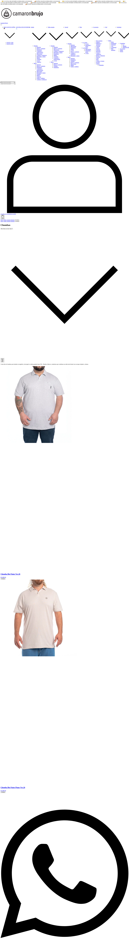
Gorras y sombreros (98, 53)
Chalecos (39, 62)
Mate (97, 59)
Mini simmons (113, 49)
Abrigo (98, 63)
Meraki (124, 46)
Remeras (39, 47)
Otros (97, 58)
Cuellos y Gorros (100, 61)
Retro (112, 42)
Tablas (109, 40)
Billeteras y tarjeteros (98, 44)
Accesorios (122, 48)
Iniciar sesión (13, 214)
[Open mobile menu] (1, 24)
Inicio (2, 220)
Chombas (39, 59)
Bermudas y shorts (41, 56)
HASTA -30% (10, 42)
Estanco (98, 42)
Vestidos (39, 74)
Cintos (97, 47)
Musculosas (39, 54)
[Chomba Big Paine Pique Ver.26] (39, 656)
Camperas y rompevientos (40, 52)
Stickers (98, 49)
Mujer (35, 63)
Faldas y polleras (41, 78)
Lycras (38, 60)
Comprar (3, 578)
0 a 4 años (84, 42)
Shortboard (113, 43)
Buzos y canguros (41, 48)
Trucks (121, 51)
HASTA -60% (10, 44)
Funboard (113, 44)
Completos (122, 43)
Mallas (38, 58)
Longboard (113, 47)
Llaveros (98, 50)
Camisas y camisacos (42, 55)
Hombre (36, 45)
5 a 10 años (85, 48)
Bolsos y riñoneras (100, 55)
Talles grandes (7, 220)
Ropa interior (99, 40)
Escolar (98, 62)
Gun (112, 46)
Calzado (98, 46)
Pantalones (39, 50)
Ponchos (98, 57)
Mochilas (98, 51)
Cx (123, 44)
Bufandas (101, 65)
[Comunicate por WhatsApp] (64, 946)
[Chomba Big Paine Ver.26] (39, 442)
